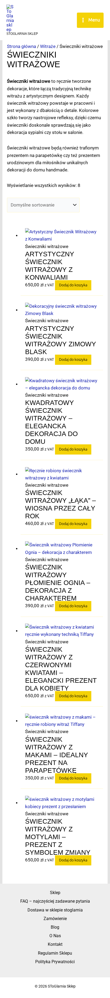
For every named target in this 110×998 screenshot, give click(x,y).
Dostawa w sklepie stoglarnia (55, 910)
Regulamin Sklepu (55, 953)
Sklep (55, 892)
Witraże (48, 46)
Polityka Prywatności (55, 961)
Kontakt (55, 944)
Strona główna (21, 46)
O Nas (55, 935)
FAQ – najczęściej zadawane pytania (55, 901)
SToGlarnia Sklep (22, 34)
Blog (55, 927)
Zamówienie (55, 918)
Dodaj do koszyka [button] (73, 285)
